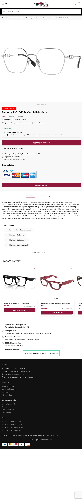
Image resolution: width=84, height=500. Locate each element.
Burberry (42, 123)
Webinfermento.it (45, 440)
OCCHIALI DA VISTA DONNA (12, 427)
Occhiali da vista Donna (15, 235)
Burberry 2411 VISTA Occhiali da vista (17, 303)
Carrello (4, 407)
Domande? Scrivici (41, 185)
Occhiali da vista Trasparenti (17, 245)
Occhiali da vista (13, 18)
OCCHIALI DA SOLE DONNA (12, 422)
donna (22, 18)
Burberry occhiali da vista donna (36, 18)
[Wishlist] (33, 268)
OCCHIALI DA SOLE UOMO (12, 425)
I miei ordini (6, 413)
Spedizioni (5, 392)
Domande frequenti (9, 389)
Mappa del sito (52, 435)
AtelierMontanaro (18, 374)
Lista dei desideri (8, 410)
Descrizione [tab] (30, 196)
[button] (79, 3)
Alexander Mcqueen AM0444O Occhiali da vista (55, 304)
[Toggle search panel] (75, 4)
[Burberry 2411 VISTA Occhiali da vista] (19, 282)
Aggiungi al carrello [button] (19, 310)
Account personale (9, 404)
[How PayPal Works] (40, 174)
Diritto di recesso (8, 386)
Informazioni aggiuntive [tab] (47, 196)
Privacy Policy (7, 395)
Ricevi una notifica (57, 312)
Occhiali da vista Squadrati (16, 240)
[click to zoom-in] (41, 61)
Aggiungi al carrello (41, 142)
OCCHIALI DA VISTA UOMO (12, 430)
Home (3, 18)
